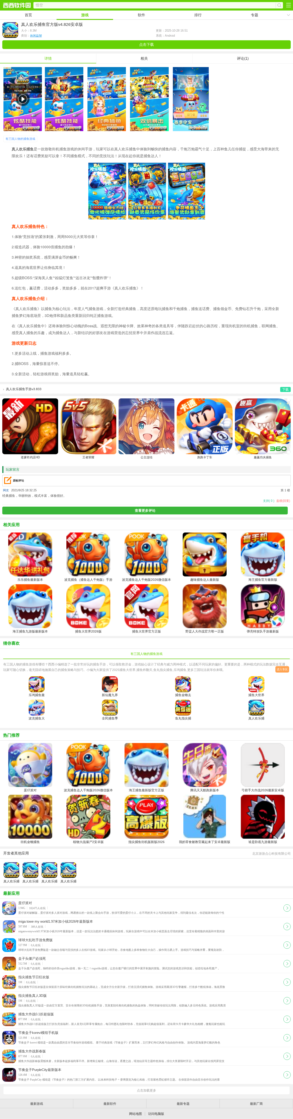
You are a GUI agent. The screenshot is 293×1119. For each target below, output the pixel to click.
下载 (287, 907)
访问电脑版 (156, 1114)
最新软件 (109, 1103)
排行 (198, 15)
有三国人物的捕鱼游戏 (20, 139)
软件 (141, 15)
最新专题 (183, 1103)
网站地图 (135, 1114)
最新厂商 (256, 1103)
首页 (28, 15)
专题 (254, 15)
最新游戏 (36, 1103)
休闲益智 (36, 35)
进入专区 (282, 669)
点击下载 (146, 44)
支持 (268, 501)
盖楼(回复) (283, 501)
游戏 (85, 15)
